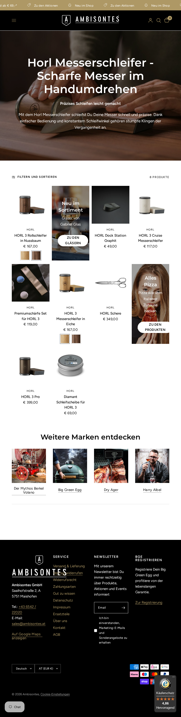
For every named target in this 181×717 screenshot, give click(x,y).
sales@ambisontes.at (28, 624)
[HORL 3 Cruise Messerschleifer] (150, 205)
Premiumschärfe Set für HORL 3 (30, 316)
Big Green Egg (70, 490)
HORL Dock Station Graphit (110, 238)
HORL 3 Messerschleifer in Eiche (70, 318)
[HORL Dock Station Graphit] (110, 205)
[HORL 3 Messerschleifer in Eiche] (71, 283)
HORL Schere (110, 313)
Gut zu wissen (64, 593)
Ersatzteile (61, 614)
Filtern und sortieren (37, 177)
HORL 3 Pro (30, 397)
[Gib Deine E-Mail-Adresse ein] (123, 607)
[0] (166, 20)
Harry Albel (152, 490)
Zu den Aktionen (40, 5)
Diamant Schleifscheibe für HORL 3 (70, 402)
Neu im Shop (78, 5)
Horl (31, 229)
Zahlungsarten (64, 587)
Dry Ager (111, 490)
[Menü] (173, 678)
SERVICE (61, 557)
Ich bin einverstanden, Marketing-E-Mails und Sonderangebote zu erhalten (113, 630)
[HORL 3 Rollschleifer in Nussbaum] (30, 205)
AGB (56, 634)
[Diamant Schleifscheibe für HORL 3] (71, 366)
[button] (25, 255)
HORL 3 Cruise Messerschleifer (150, 238)
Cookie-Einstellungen (55, 694)
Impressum (61, 607)
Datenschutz (63, 600)
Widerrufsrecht (65, 580)
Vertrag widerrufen (68, 573)
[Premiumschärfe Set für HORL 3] (30, 283)
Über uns (60, 621)
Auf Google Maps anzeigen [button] (26, 634)
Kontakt (59, 628)
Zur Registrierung (148, 602)
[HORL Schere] (110, 283)
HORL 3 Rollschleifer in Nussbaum (30, 238)
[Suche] (159, 20)
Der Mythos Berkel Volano (29, 490)
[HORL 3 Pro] (30, 366)
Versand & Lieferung (69, 566)
